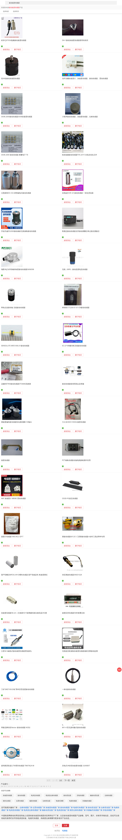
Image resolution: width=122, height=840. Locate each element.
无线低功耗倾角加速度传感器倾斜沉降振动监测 (80, 651)
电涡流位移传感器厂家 (33, 810)
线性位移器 (7, 801)
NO (28, 786)
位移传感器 (108, 795)
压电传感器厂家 (109, 810)
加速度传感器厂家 (53, 807)
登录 (56, 825)
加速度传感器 (7, 795)
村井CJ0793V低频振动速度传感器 (13, 40)
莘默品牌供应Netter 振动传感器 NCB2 (15, 727)
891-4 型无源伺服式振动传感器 (74, 727)
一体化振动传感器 (69, 689)
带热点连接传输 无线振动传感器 (13, 307)
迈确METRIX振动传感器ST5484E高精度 (16, 384)
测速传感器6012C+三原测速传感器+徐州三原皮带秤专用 (83, 536)
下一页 (67, 780)
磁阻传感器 (33, 801)
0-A (2, 786)
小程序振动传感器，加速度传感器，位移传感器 (80, 116)
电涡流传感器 (35, 795)
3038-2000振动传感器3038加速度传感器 (16, 116)
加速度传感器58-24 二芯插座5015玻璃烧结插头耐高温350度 (24, 613)
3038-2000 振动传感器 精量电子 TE (14, 155)
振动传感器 (21, 795)
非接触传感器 (87, 801)
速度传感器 (5, 460)
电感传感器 (73, 801)
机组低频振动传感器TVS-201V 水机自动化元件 (79, 155)
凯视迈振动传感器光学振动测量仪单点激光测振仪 (80, 231)
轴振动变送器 (94, 795)
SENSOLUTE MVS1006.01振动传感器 (15, 346)
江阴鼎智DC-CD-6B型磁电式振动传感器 (16, 193)
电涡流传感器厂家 (16, 810)
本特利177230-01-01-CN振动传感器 (75, 307)
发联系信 (6, 49)
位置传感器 (20, 801)
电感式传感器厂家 (80, 807)
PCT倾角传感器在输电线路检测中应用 (76, 460)
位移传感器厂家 (26, 807)
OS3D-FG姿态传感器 (70, 498)
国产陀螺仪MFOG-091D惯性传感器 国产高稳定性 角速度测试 (24, 575)
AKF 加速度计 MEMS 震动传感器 (13, 498)
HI (17, 786)
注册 (65, 825)
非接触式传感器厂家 (94, 810)
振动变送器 (67, 795)
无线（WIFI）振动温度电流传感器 (75, 269)
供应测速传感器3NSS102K (72, 575)
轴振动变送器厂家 (49, 810)
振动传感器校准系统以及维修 (73, 384)
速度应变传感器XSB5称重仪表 (73, 613)
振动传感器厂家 (66, 807)
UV (41, 786)
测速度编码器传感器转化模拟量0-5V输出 (16, 422)
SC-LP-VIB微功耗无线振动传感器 (74, 346)
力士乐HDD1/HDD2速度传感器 (74, 422)
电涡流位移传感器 (52, 795)
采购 (119, 670)
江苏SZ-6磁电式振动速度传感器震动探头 (16, 651)
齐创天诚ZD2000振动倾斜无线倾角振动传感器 (18, 231)
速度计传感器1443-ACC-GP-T (12, 536)
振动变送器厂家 (94, 807)
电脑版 (65, 830)
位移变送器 (46, 801)
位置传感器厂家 (39, 807)
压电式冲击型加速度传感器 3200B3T (76, 765)
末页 (73, 780)
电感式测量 (60, 801)
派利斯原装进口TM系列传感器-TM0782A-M (17, 765)
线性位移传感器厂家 (78, 810)
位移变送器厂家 (107, 807)
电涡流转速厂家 (63, 810)
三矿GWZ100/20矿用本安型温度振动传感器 (17, 689)
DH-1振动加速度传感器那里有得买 (75, 40)
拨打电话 (17, 49)
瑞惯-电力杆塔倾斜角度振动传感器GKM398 (17, 269)
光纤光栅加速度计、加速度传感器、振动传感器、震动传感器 (85, 78)
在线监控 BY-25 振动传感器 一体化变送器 (77, 193)
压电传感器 (80, 795)
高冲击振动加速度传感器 (10, 78)
